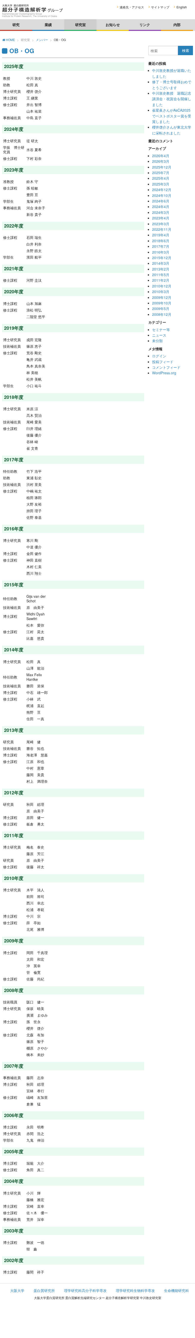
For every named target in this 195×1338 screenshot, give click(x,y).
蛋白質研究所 (44, 1290)
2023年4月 (160, 217)
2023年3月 (160, 223)
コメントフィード (166, 367)
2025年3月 (160, 184)
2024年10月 (161, 195)
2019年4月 (160, 234)
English (181, 7)
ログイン (159, 355)
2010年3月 (160, 291)
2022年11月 (161, 229)
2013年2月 (160, 269)
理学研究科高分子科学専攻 (85, 1290)
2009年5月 (160, 308)
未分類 (157, 340)
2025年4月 (160, 178)
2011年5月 (160, 274)
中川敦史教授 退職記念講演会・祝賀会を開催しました (171, 99)
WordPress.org (164, 372)
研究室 (80, 24)
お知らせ (113, 24)
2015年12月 (161, 257)
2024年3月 (160, 212)
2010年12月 (161, 286)
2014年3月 (160, 263)
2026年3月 (160, 161)
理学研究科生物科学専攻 (135, 1290)
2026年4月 (160, 155)
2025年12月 (161, 167)
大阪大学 (17, 1290)
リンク (144, 24)
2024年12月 (161, 189)
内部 (177, 24)
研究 (16, 24)
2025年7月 (160, 172)
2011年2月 (160, 280)
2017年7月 (160, 246)
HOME (10, 40)
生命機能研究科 (176, 1290)
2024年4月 (160, 206)
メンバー (42, 39)
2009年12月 (161, 297)
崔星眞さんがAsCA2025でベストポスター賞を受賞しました (171, 116)
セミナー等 (161, 329)
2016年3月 (160, 252)
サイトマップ (160, 7)
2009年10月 (161, 302)
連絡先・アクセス (132, 7)
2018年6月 (160, 240)
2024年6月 (160, 200)
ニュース (159, 335)
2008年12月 (161, 314)
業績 (48, 24)
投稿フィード (162, 361)
